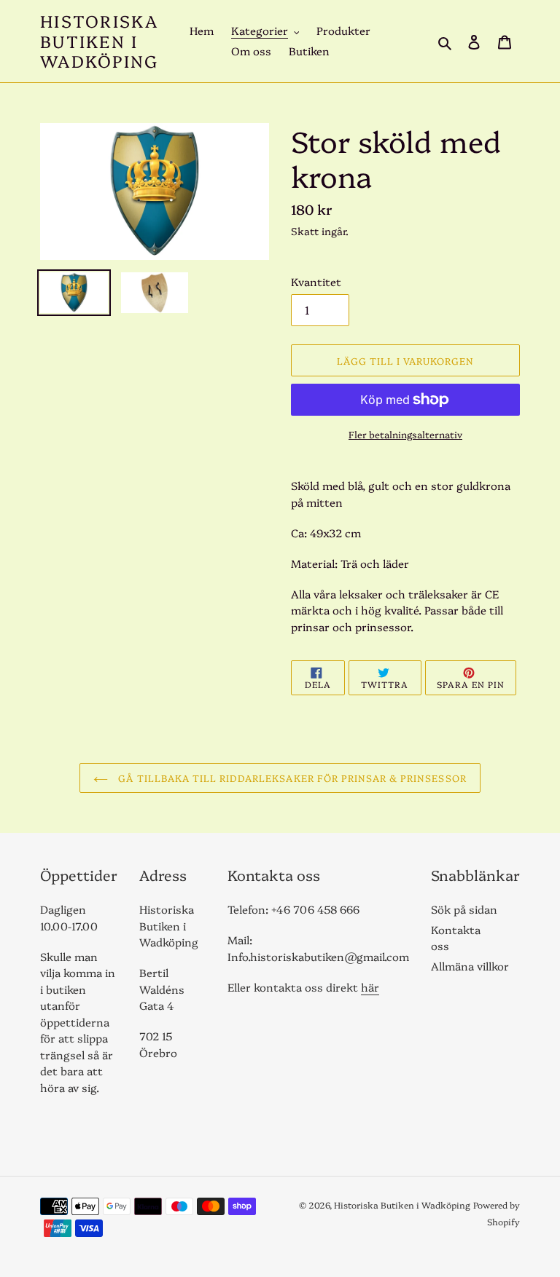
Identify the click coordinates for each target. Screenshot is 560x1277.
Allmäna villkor (470, 965)
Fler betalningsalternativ (405, 433)
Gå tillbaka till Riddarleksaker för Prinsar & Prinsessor (290, 777)
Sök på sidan (464, 909)
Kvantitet (316, 281)
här (370, 987)
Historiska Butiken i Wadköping (99, 41)
